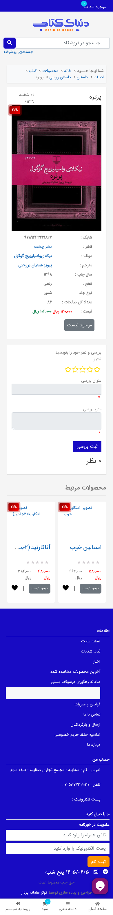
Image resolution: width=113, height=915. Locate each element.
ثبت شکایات (90, 651)
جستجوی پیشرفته (18, 52)
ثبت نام (98, 861)
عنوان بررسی (91, 380)
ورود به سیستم (18, 909)
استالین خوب (85, 547)
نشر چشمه (43, 246)
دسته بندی (67, 909)
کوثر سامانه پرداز (34, 892)
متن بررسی (92, 409)
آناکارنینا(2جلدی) (29, 547)
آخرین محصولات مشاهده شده (75, 671)
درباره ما (93, 745)
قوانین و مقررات (87, 704)
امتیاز (97, 359)
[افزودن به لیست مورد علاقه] (15, 588)
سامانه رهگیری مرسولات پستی (75, 682)
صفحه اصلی (97, 909)
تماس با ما (91, 714)
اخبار (96, 661)
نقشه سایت (90, 641)
